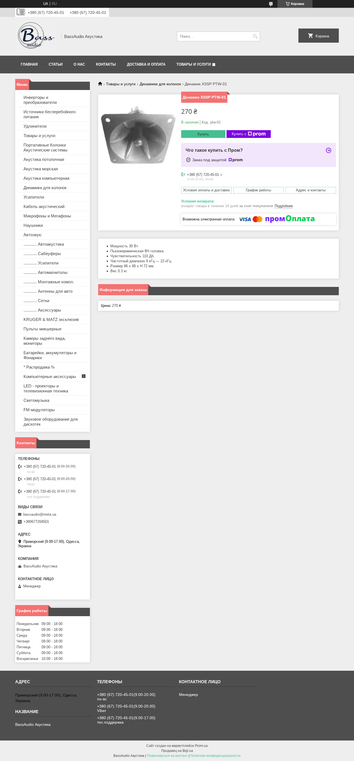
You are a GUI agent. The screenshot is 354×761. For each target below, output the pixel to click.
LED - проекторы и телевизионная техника (46, 388)
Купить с (239, 134)
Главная (29, 64)
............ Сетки (36, 300)
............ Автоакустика (44, 244)
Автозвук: (33, 234)
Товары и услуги (193, 64)
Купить (203, 134)
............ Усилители (41, 263)
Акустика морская (41, 168)
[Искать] (255, 36)
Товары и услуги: (40, 135)
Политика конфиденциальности (215, 756)
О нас (79, 64)
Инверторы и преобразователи (40, 100)
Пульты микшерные (42, 328)
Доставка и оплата (146, 64)
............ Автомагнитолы (45, 272)
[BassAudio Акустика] (36, 36)
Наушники (33, 225)
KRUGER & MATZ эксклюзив (51, 319)
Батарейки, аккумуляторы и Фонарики (50, 355)
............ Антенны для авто (48, 291)
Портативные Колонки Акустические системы (45, 147)
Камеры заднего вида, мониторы (45, 341)
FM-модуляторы (39, 409)
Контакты (106, 64)
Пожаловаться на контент (167, 756)
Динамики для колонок (160, 84)
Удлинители (35, 126)
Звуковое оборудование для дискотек (51, 421)
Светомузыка (36, 400)
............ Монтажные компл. (49, 281)
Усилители (34, 197)
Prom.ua (201, 746)
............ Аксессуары (42, 310)
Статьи (56, 64)
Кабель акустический (44, 206)
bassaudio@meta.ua (39, 514)
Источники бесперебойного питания (50, 114)
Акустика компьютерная (46, 178)
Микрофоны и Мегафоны (47, 216)
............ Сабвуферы (42, 253)
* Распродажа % (39, 367)
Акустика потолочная (44, 159)
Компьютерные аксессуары (50, 376)
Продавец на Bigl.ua (177, 751)
